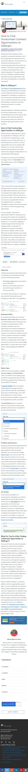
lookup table (14, 468)
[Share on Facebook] (2, 770)
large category (10, 281)
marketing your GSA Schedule (10, 607)
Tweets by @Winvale (6, 762)
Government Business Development (11, 49)
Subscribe (23, 12)
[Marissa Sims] (4, 31)
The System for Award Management (11, 88)
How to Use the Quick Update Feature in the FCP (14, 754)
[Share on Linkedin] (16, 770)
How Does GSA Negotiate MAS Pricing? (12, 759)
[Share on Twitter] (7, 770)
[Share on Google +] (11, 770)
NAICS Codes (5, 455)
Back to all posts (7, 18)
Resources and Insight (8, 50)
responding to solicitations (17, 604)
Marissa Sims (12, 31)
